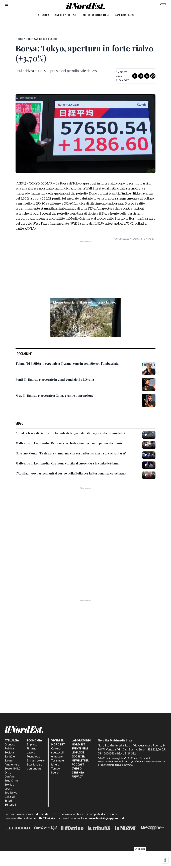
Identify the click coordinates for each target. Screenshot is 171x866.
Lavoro (31, 752)
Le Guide (78, 752)
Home (19, 39)
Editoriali (10, 804)
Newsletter (80, 760)
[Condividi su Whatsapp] (152, 76)
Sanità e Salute (10, 758)
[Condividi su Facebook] (134, 76)
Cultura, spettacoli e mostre (57, 752)
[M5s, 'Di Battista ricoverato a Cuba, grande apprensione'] (148, 400)
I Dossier (78, 756)
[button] (85, 318)
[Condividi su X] (146, 76)
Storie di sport (10, 786)
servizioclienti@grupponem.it (104, 818)
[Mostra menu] (7, 5)
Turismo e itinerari (57, 762)
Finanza (32, 748)
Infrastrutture (36, 760)
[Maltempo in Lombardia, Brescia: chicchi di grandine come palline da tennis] (148, 445)
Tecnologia (34, 756)
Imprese (32, 744)
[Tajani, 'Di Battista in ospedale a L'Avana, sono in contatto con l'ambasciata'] (148, 368)
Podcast (78, 764)
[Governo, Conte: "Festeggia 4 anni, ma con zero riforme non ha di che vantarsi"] (148, 455)
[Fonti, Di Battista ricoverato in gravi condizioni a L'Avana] (148, 384)
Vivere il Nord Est (65, 15)
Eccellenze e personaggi (34, 766)
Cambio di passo (124, 15)
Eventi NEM (80, 748)
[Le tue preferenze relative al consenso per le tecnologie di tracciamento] (165, 860)
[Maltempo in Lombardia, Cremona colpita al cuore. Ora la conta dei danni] (148, 465)
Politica (9, 748)
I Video (77, 768)
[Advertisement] (85, 25)
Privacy (77, 776)
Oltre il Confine (10, 774)
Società (9, 752)
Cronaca (10, 744)
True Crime (12, 780)
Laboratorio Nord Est (95, 15)
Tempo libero (55, 770)
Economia (43, 15)
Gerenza (78, 772)
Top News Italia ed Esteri (41, 39)
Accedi (163, 4)
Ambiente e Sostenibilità (12, 766)
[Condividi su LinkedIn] (140, 76)
